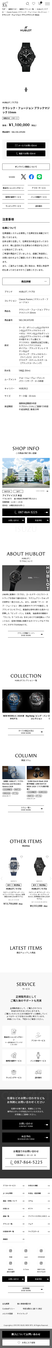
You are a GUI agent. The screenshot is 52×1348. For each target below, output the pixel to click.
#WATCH (17, 789)
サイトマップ (22, 1313)
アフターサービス (9, 1185)
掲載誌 (5, 1239)
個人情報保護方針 (24, 1303)
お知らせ (6, 1208)
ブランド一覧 (7, 1224)
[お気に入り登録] (21, 856)
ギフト (30, 1208)
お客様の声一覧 (8, 1231)
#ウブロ (15, 793)
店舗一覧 (6, 1216)
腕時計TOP (12, 9)
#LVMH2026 (43, 792)
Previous (3, 699)
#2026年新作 (7, 789)
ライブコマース (33, 1231)
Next (49, 699)
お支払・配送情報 (34, 1193)
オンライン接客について (26, 166)
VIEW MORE (40, 491)
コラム (30, 1201)
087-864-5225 (28, 1162)
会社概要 (5, 1303)
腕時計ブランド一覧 (26, 9)
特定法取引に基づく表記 (32, 1308)
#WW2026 (6, 793)
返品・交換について (10, 1201)
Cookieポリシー (8, 1308)
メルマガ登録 (7, 1313)
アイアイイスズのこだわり (37, 1216)
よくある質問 (7, 1193)
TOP (3, 9)
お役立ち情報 (33, 1185)
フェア (30, 1224)
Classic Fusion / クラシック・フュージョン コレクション (27, 12)
